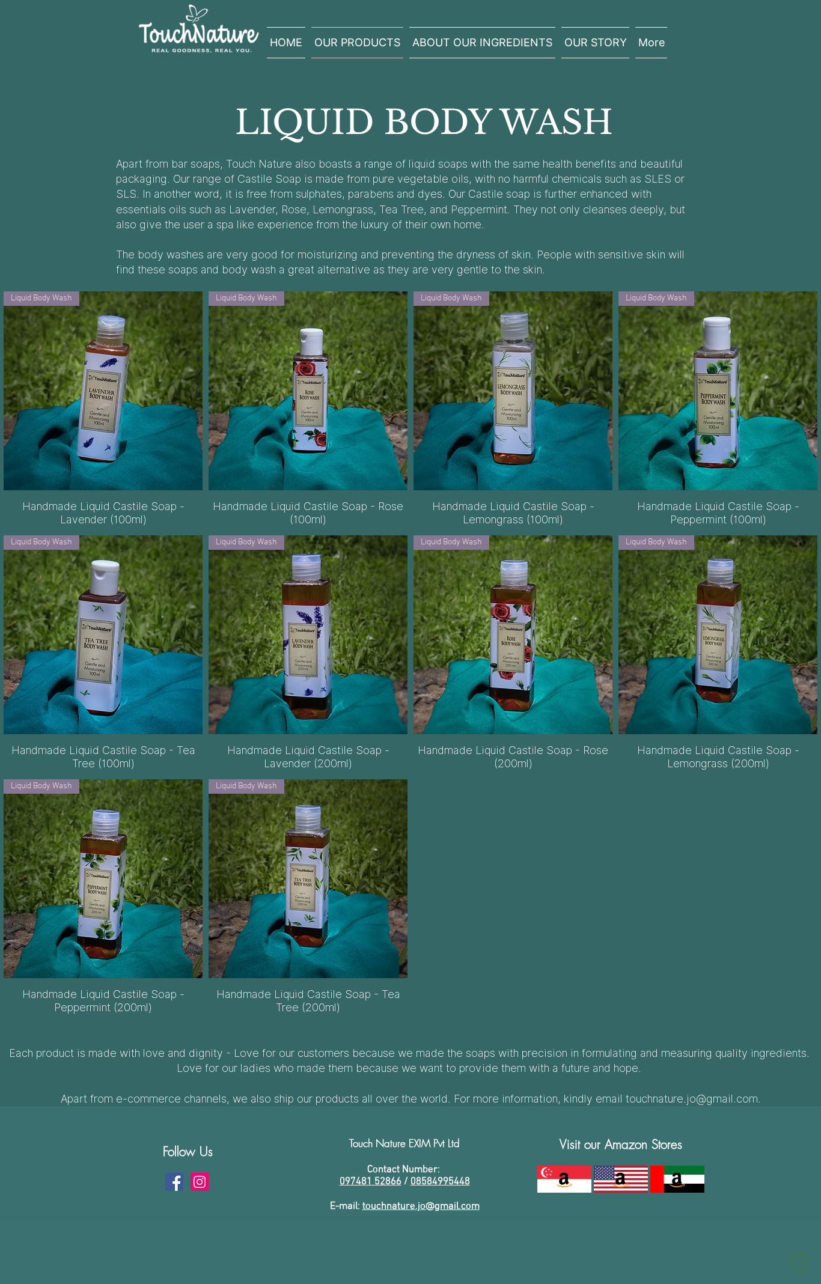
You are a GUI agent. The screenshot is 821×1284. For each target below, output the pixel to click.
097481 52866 (370, 1182)
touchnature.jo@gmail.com (692, 1098)
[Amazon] (564, 1179)
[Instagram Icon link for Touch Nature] (200, 1182)
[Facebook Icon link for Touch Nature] (174, 1182)
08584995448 (440, 1182)
